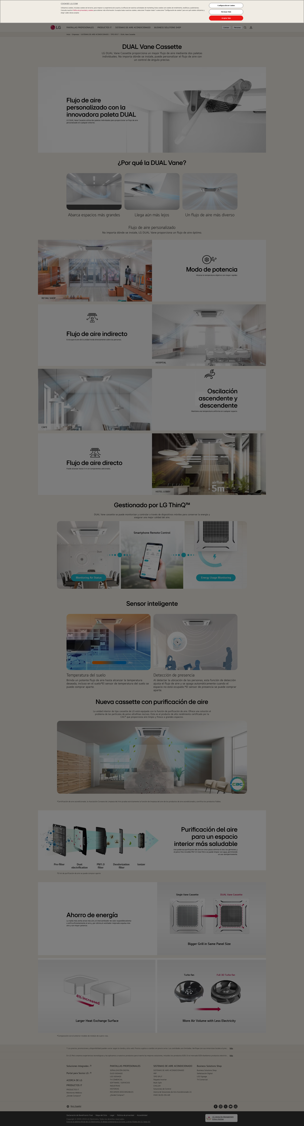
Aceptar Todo (226, 18)
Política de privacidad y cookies (83, 10)
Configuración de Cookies (226, 5)
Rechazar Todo (226, 12)
